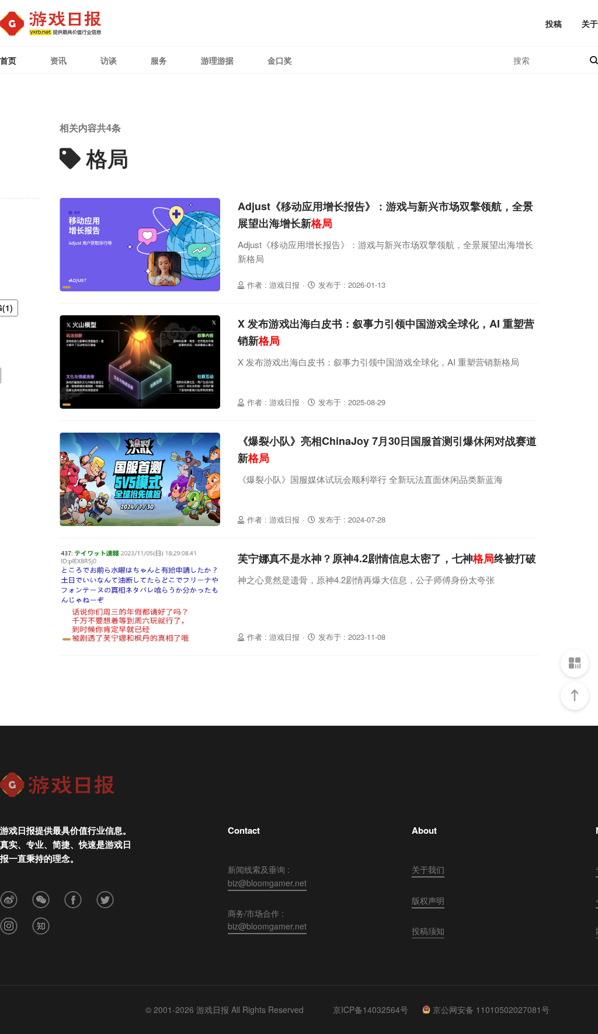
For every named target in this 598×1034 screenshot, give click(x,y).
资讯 (58, 60)
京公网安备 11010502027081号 (491, 1009)
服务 (159, 60)
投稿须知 (428, 930)
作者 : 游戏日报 (273, 284)
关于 (590, 23)
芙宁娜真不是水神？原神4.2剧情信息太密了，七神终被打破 (387, 558)
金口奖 (279, 60)
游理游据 (217, 60)
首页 (8, 60)
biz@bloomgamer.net (267, 883)
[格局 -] (50, 23)
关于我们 (428, 869)
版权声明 (428, 900)
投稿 (553, 23)
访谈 (108, 60)
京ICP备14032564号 (370, 1009)
